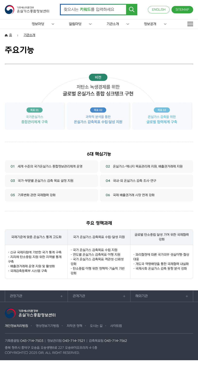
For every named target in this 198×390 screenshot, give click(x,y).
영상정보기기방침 (47, 326)
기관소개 (113, 24)
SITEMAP (182, 9)
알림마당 (75, 24)
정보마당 (38, 24)
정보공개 (150, 24)
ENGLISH (159, 9)
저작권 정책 (74, 326)
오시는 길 (96, 326)
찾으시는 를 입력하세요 (89, 10)
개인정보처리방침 (16, 326)
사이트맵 (116, 326)
